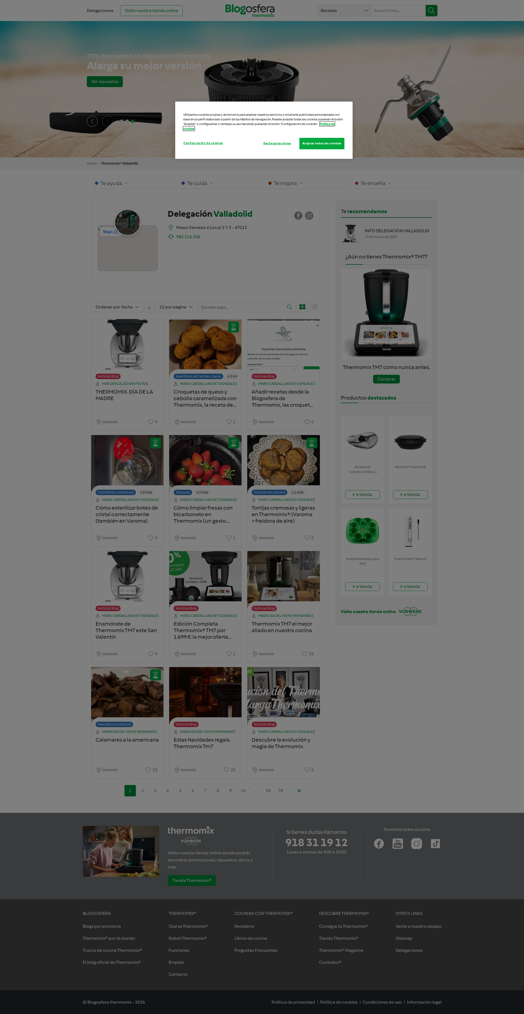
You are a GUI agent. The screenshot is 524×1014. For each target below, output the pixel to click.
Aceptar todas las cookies (321, 143)
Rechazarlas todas (277, 143)
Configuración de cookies (203, 143)
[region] (264, 130)
